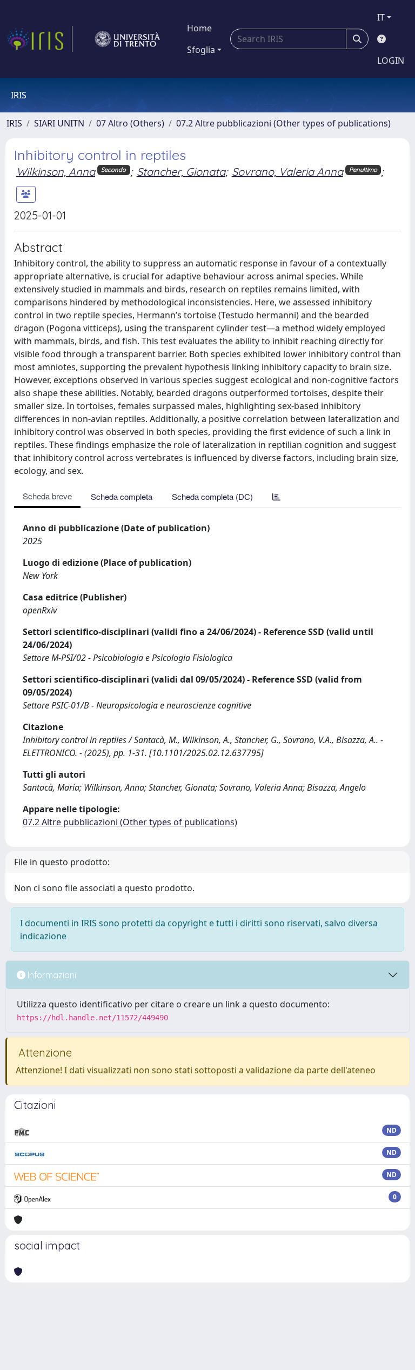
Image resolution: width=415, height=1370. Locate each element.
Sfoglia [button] (201, 50)
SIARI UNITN (59, 123)
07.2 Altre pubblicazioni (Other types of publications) (283, 123)
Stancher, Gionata (181, 171)
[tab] (276, 496)
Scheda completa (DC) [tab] (212, 496)
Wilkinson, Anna (55, 171)
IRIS (14, 123)
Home (199, 28)
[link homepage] (39, 39)
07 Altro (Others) (130, 123)
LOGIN (390, 60)
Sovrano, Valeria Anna (287, 171)
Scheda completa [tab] (121, 496)
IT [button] (381, 17)
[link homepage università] (127, 39)
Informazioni (50, 975)
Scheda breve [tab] (47, 496)
